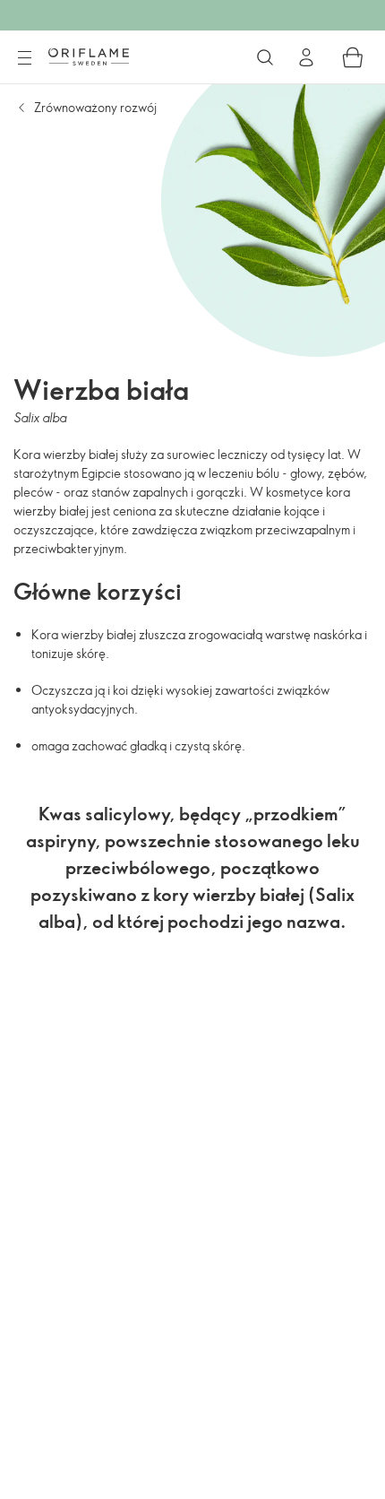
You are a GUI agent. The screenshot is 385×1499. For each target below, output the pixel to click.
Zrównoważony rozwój (95, 107)
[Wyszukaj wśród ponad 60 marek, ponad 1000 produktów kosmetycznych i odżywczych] (265, 57)
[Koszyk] (353, 57)
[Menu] (24, 58)
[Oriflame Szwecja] (88, 56)
